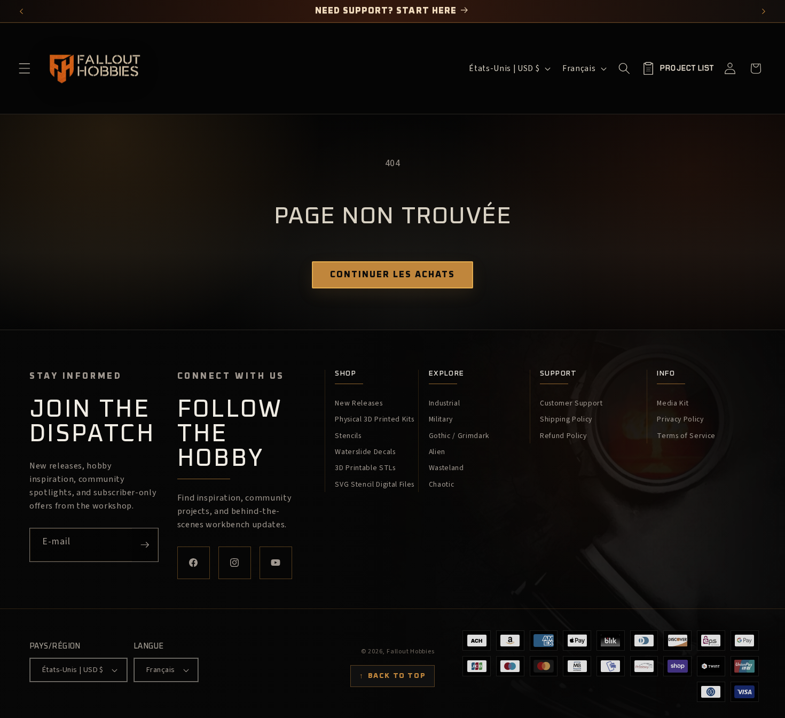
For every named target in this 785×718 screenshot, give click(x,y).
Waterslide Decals (365, 452)
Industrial (444, 403)
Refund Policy (563, 436)
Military (441, 419)
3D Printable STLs (365, 468)
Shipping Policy (566, 419)
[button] (24, 68)
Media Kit (672, 403)
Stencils (348, 436)
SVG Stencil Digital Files (374, 484)
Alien (437, 452)
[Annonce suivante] (763, 11)
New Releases (358, 403)
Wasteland (446, 468)
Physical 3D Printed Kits (374, 419)
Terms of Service (686, 436)
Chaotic (441, 484)
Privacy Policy (680, 419)
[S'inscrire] (145, 544)
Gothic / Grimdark (459, 436)
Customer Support (571, 403)
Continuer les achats (392, 274)
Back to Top (392, 676)
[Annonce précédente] (21, 11)
